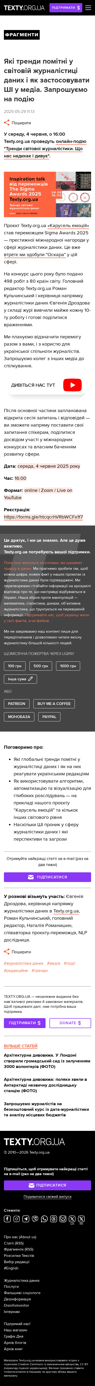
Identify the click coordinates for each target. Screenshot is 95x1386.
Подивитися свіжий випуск (48, 1196)
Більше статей (21, 1046)
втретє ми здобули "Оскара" (35, 255)
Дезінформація (17, 1299)
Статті (9, 1243)
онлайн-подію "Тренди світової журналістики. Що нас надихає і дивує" (45, 149)
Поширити (21, 123)
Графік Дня (13, 1336)
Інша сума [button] (17, 679)
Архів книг (13, 1349)
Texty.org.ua (66, 911)
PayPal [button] (49, 716)
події (70, 963)
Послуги (11, 1286)
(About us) (27, 1237)
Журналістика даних (22, 1280)
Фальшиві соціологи (22, 1292)
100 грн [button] (14, 666)
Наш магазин (15, 1330)
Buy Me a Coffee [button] (54, 703)
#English (11, 1268)
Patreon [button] (16, 703)
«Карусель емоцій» (68, 226)
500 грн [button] (41, 666)
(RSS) (19, 1243)
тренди (41, 970)
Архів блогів (15, 1342)
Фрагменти (14, 1249)
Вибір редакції (16, 1262)
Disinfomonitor (16, 1305)
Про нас (11, 1237)
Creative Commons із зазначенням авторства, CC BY (53, 1364)
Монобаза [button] (19, 716)
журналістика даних (24, 963)
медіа (54, 963)
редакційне (17, 970)
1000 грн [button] (68, 666)
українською (38, 1368)
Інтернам (12, 1311)
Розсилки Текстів (19, 1255)
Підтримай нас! (17, 1323)
